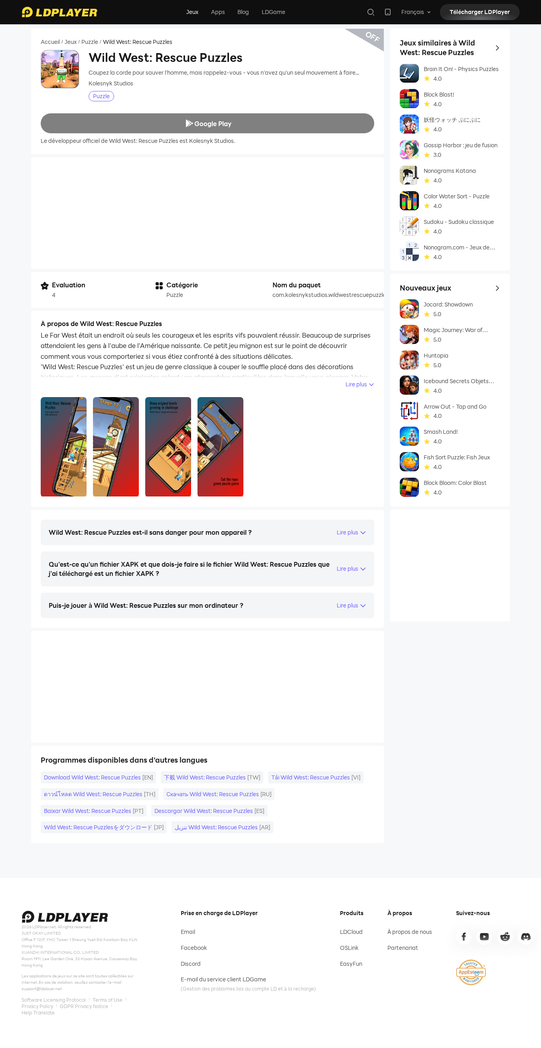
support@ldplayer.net (42, 988)
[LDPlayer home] (59, 12)
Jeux (192, 12)
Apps (218, 12)
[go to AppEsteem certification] (471, 972)
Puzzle (89, 41)
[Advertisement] (207, 213)
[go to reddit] (505, 937)
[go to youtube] (484, 937)
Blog (243, 12)
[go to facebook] (464, 937)
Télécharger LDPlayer (480, 12)
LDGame (273, 12)
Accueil (50, 41)
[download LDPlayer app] (388, 12)
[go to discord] (526, 937)
